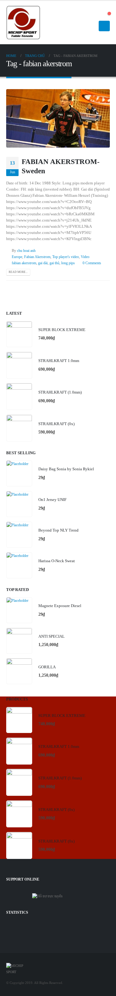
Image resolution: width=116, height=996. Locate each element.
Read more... (18, 272)
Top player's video (65, 257)
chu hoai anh (26, 251)
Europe (17, 257)
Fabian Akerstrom (37, 257)
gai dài (43, 263)
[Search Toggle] (98, 15)
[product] (19, 334)
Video (85, 257)
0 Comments (92, 263)
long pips (68, 263)
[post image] (58, 118)
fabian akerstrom (24, 263)
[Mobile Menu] (104, 26)
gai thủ (54, 263)
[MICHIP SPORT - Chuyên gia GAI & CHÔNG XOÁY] (23, 23)
